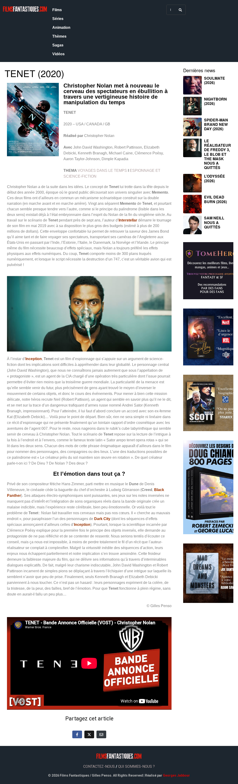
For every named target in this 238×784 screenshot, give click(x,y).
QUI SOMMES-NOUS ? (136, 766)
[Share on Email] (101, 734)
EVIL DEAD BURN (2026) (215, 199)
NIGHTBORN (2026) (215, 101)
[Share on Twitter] (89, 734)
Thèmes (59, 36)
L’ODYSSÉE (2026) (214, 178)
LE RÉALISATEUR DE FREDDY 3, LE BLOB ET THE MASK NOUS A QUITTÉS (217, 154)
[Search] (180, 10)
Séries (57, 19)
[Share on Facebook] (77, 734)
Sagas (57, 45)
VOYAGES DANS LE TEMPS (102, 170)
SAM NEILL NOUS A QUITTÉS (214, 222)
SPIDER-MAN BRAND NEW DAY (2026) (216, 124)
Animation (61, 27)
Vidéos (58, 54)
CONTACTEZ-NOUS (99, 766)
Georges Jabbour (176, 775)
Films (57, 10)
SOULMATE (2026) (214, 80)
